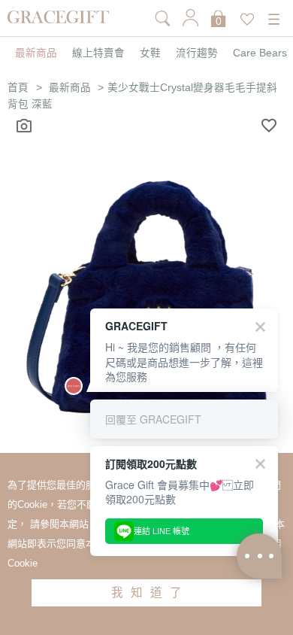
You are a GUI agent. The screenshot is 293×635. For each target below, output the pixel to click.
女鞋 (150, 53)
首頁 (18, 87)
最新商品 (36, 53)
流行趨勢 (197, 53)
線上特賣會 (98, 53)
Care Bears (260, 53)
